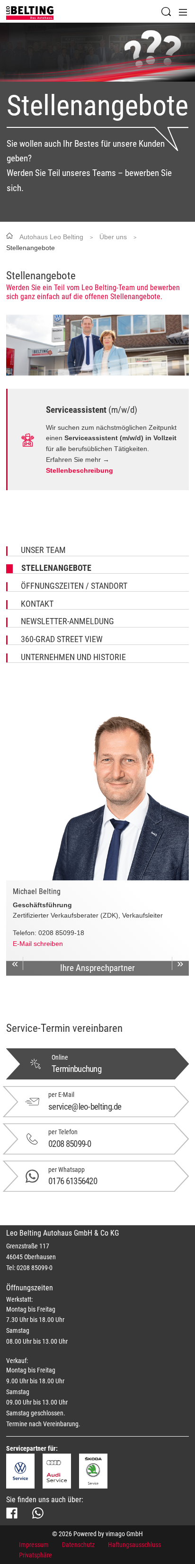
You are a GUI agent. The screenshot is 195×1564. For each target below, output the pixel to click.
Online (60, 1057)
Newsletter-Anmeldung (67, 622)
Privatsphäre (35, 1555)
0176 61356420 (72, 1181)
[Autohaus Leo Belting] (29, 13)
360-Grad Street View (62, 640)
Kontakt (37, 604)
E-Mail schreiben (38, 943)
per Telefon (63, 1132)
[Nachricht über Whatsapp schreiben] (38, 1513)
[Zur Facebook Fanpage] (12, 1513)
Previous (14, 963)
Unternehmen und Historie (73, 657)
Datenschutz (78, 1544)
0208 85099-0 (69, 1143)
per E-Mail (61, 1094)
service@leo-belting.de (85, 1106)
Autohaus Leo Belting (51, 237)
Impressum (34, 1544)
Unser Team (43, 550)
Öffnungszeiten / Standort (74, 586)
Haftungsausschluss (134, 1544)
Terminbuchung (76, 1068)
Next (180, 963)
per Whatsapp (66, 1169)
